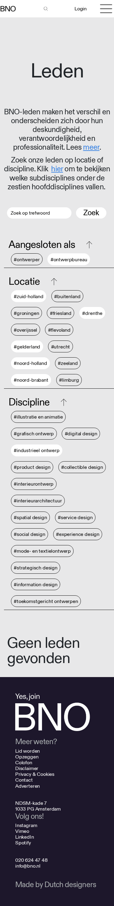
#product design (32, 467)
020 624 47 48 (31, 860)
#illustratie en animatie (38, 417)
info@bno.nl (27, 866)
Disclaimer (26, 768)
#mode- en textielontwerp (42, 551)
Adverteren (27, 786)
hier (57, 169)
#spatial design (30, 518)
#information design (35, 584)
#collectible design (82, 467)
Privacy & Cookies (34, 774)
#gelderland (27, 347)
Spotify (23, 843)
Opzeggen (27, 757)
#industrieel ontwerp (37, 451)
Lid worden (27, 751)
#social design (29, 534)
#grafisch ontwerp (34, 434)
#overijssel (25, 330)
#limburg (69, 380)
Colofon (23, 762)
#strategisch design (35, 568)
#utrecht (60, 347)
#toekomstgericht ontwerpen (46, 601)
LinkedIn (24, 837)
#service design (75, 518)
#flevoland (59, 330)
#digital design (81, 434)
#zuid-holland (28, 296)
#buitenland (67, 296)
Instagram (26, 825)
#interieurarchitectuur (38, 501)
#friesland (60, 313)
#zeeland (68, 363)
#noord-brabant (31, 380)
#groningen (26, 313)
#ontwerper (27, 259)
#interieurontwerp (34, 484)
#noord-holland (30, 363)
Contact (24, 780)
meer (91, 147)
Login (80, 8)
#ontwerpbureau (68, 259)
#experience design (77, 534)
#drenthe (92, 313)
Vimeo (22, 831)
